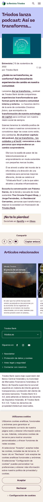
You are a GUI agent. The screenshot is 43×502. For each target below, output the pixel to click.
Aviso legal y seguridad (15, 362)
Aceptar (21, 480)
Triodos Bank (8, 208)
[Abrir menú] (39, 3)
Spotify (20, 221)
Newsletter (9, 354)
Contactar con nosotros (15, 367)
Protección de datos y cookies (18, 358)
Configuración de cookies (22, 495)
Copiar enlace (32, 241)
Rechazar (21, 488)
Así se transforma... (22, 91)
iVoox (32, 221)
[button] (40, 293)
